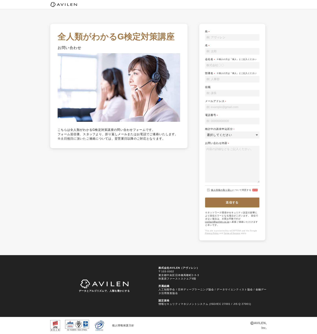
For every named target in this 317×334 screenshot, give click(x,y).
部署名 (209, 73)
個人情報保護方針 (123, 325)
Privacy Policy (212, 233)
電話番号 (210, 115)
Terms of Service (232, 233)
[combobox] (207, 135)
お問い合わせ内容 (216, 143)
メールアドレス (215, 101)
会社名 (209, 59)
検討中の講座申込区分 (219, 128)
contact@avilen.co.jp (217, 222)
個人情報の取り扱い (221, 190)
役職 (208, 87)
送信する (232, 202)
